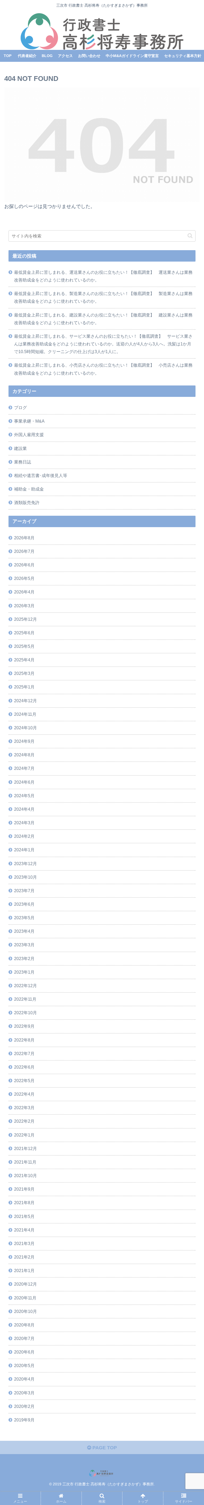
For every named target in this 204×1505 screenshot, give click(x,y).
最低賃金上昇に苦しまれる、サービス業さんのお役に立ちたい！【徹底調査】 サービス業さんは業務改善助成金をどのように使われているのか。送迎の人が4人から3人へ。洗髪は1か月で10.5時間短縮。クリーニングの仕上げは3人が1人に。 (103, 344)
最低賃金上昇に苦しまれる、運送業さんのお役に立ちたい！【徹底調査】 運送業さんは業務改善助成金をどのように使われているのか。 (103, 276)
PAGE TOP (104, 1447)
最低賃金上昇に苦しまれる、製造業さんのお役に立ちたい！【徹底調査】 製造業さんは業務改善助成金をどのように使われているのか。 (103, 297)
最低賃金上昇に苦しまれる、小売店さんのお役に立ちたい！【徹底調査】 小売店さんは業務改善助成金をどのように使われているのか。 (103, 369)
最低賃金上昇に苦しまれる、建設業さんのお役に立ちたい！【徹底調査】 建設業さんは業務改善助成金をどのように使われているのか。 (103, 319)
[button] (190, 236)
